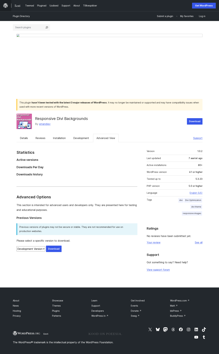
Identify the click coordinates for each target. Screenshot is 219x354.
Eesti (45, 334)
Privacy (17, 315)
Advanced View (106, 138)
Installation (59, 138)
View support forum (158, 269)
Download (194, 121)
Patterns (56, 315)
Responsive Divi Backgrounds (61, 118)
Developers (97, 310)
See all (198, 242)
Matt (174, 305)
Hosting (17, 310)
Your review (153, 242)
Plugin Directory (21, 16)
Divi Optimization (193, 200)
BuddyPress (178, 315)
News (16, 305)
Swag (135, 315)
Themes (56, 305)
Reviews (40, 138)
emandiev (45, 124)
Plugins (56, 310)
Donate (136, 310)
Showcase (57, 300)
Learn (94, 300)
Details (24, 138)
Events (134, 305)
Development (81, 138)
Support (197, 138)
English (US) (196, 192)
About (16, 300)
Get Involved (138, 300)
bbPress (176, 310)
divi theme (196, 207)
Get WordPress (204, 5)
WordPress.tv (99, 315)
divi (181, 200)
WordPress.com (180, 300)
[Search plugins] (47, 27)
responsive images (192, 213)
